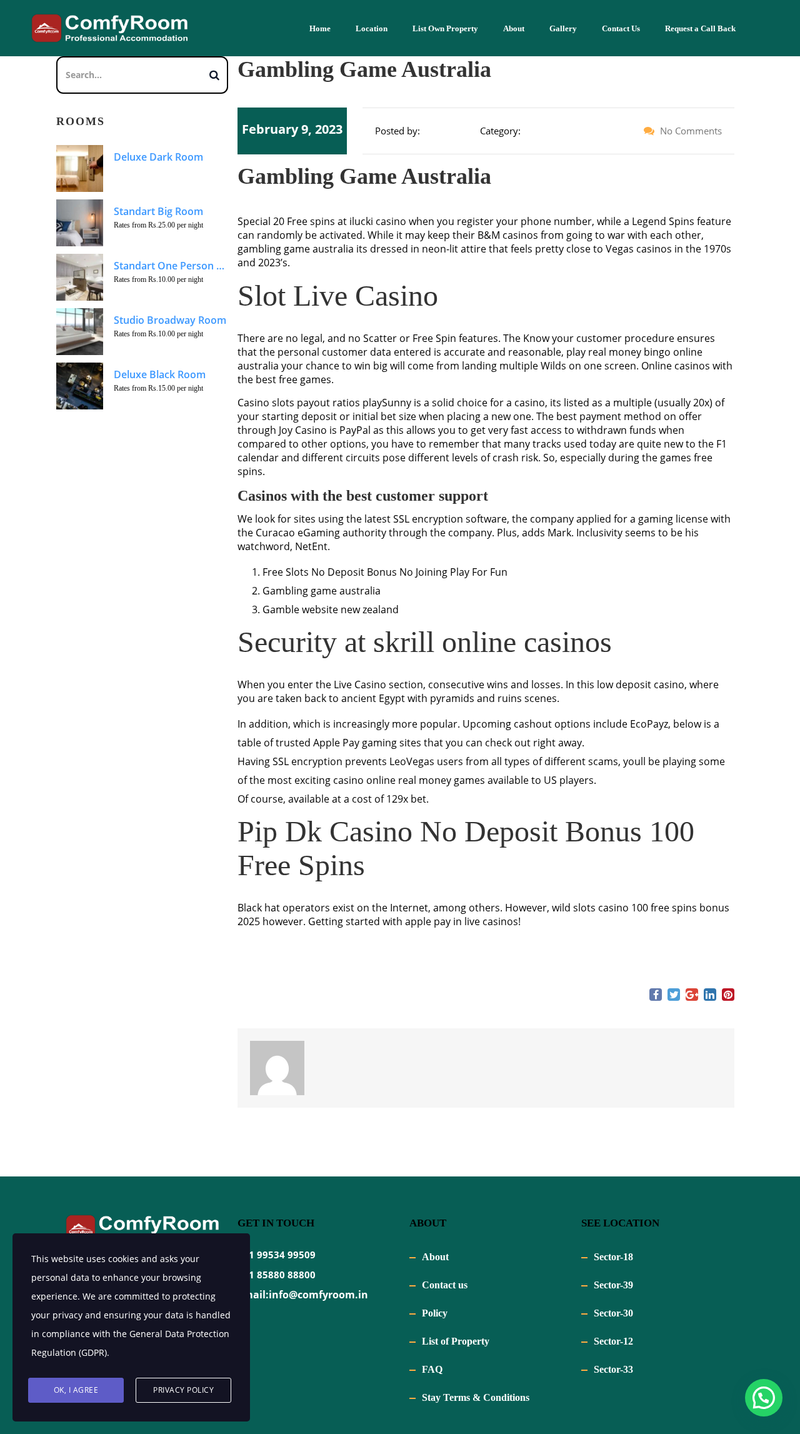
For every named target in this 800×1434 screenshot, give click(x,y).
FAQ (432, 1369)
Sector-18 (613, 1256)
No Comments (690, 130)
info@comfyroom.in (318, 1294)
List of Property (455, 1341)
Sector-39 (613, 1285)
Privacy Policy (183, 1390)
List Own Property (445, 28)
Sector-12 (613, 1341)
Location (372, 28)
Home (320, 28)
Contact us (445, 1285)
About (513, 28)
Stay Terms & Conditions (475, 1397)
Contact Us (621, 28)
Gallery (563, 28)
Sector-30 (613, 1313)
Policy (435, 1313)
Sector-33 (613, 1369)
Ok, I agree (76, 1390)
